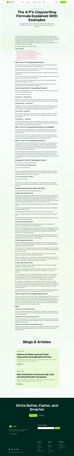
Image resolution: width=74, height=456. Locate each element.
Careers (39, 443)
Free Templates (51, 450)
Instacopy (14, 426)
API (48, 448)
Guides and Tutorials (50, 446)
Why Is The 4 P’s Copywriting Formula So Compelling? (29, 54)
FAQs (18, 60)
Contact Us (61, 443)
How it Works (34, 2)
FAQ (59, 449)
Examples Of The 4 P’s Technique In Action (27, 57)
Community (50, 452)
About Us (39, 445)
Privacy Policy (61, 445)
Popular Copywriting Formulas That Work (26, 58)
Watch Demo (40, 447)
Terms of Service (62, 447)
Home (23, 2)
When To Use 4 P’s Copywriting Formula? (26, 55)
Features (28, 2)
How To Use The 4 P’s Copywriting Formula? (27, 52)
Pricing (40, 2)
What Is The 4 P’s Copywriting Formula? (26, 51)
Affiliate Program (41, 450)
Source (16, 168)
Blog (44, 2)
